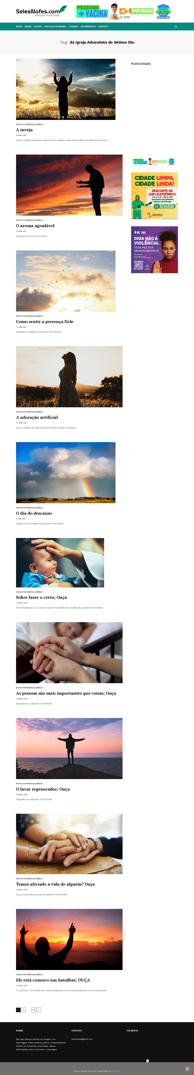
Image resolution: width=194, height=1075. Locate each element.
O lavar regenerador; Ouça (43, 789)
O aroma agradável (35, 225)
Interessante (88, 26)
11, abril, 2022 (21, 423)
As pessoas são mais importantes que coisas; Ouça (66, 693)
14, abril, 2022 (21, 231)
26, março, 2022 (22, 699)
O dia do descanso (34, 513)
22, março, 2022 (22, 889)
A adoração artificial (37, 417)
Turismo (73, 26)
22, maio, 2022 (21, 135)
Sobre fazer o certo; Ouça (41, 597)
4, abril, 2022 (20, 519)
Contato (103, 26)
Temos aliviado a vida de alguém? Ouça (55, 884)
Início (19, 26)
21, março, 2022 (22, 985)
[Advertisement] (154, 90)
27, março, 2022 (21, 603)
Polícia (38, 26)
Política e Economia (55, 26)
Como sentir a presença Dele (44, 321)
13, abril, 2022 (21, 327)
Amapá (28, 26)
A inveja (24, 130)
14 (34, 1010)
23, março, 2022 (22, 794)
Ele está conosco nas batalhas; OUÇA (53, 980)
